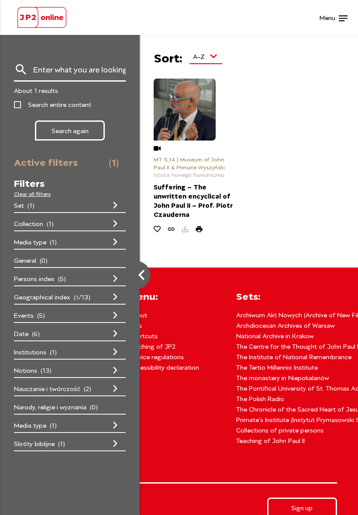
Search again (70, 130)
